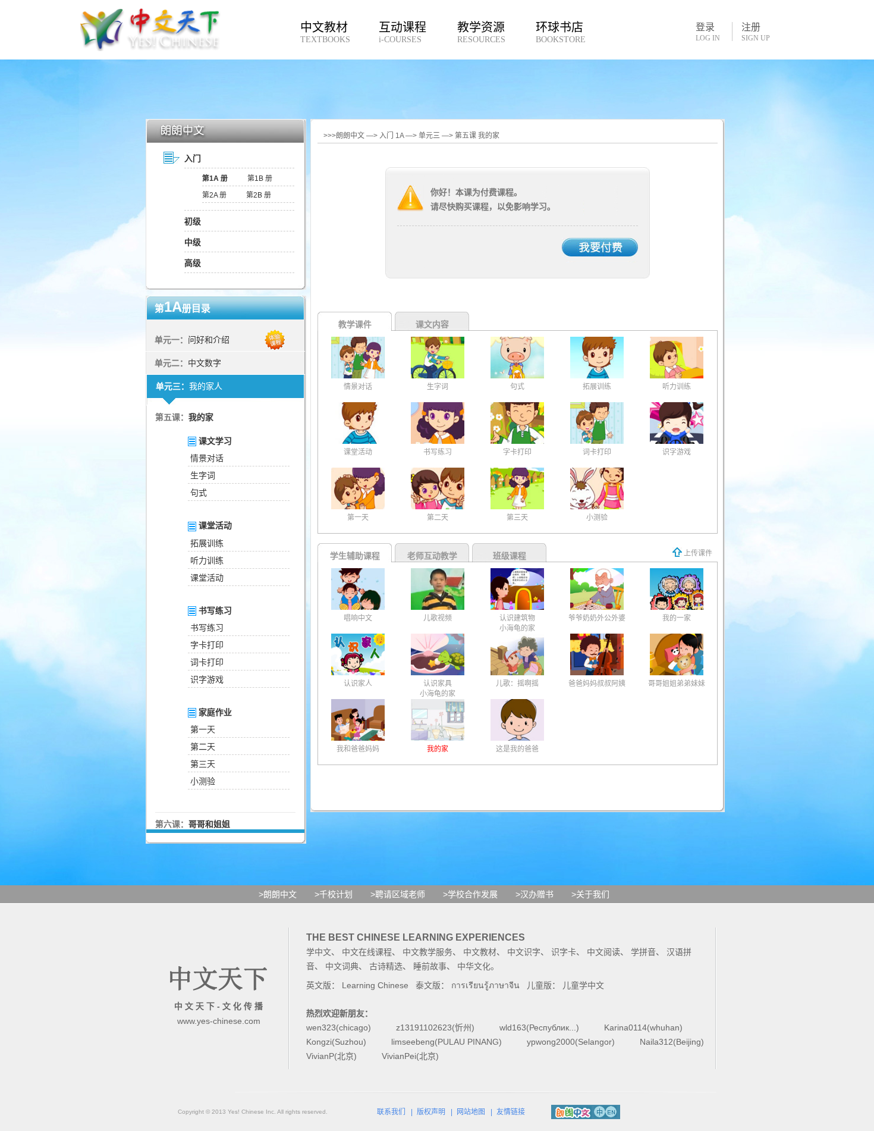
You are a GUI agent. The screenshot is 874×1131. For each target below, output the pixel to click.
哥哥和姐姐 (209, 824)
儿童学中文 (583, 985)
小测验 (202, 781)
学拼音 (643, 952)
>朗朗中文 (278, 894)
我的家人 (205, 386)
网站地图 (471, 1112)
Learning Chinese (375, 985)
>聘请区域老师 (397, 894)
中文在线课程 (367, 952)
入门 (192, 158)
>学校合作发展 (470, 894)
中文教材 (479, 952)
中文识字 (523, 952)
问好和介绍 (208, 339)
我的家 (200, 417)
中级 (192, 242)
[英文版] (611, 1110)
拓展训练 (207, 543)
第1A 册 (215, 178)
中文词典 (342, 966)
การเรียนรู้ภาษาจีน (485, 985)
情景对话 (207, 458)
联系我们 (391, 1112)
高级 (192, 263)
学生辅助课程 (355, 555)
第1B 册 (259, 178)
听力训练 (207, 560)
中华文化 (474, 966)
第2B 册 (258, 195)
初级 (192, 221)
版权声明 (431, 1112)
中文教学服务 (427, 952)
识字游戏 (207, 679)
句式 (198, 492)
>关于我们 (590, 894)
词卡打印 (207, 662)
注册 (755, 32)
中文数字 (204, 363)
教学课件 (355, 324)
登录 (708, 31)
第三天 (202, 764)
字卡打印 (207, 645)
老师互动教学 (432, 555)
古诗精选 (386, 966)
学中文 (318, 952)
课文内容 (432, 324)
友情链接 (510, 1112)
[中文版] (599, 1110)
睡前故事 (430, 966)
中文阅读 (603, 952)
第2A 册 (214, 195)
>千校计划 (334, 894)
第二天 (202, 746)
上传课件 (697, 553)
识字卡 (563, 952)
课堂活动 (207, 577)
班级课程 (509, 555)
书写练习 (207, 627)
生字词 (202, 475)
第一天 (202, 729)
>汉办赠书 (534, 894)
